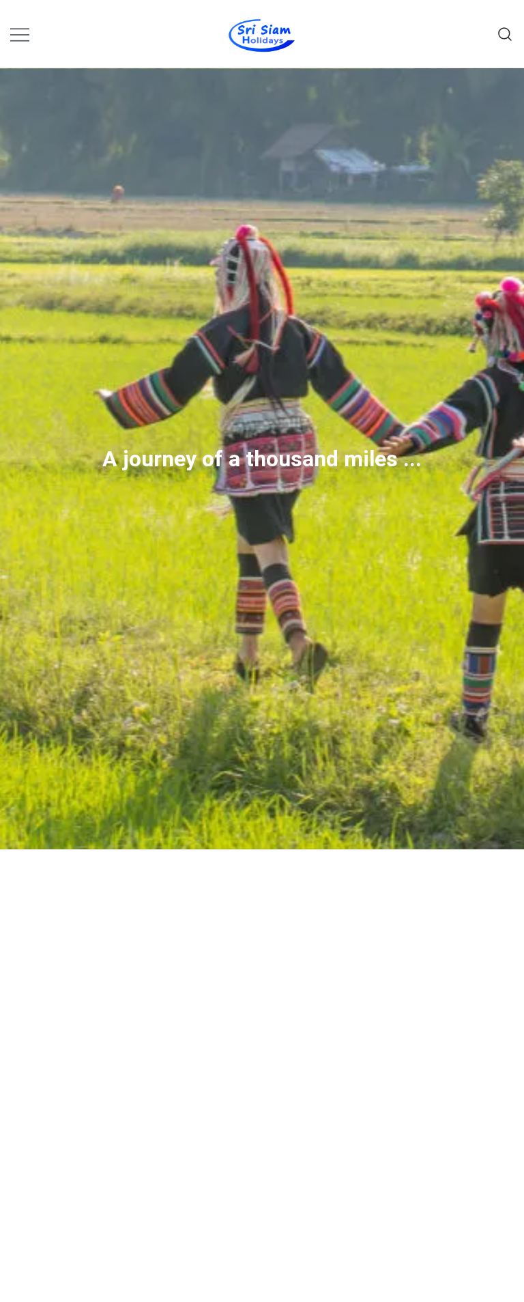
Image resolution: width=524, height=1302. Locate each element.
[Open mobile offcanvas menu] (19, 34)
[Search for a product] (505, 34)
